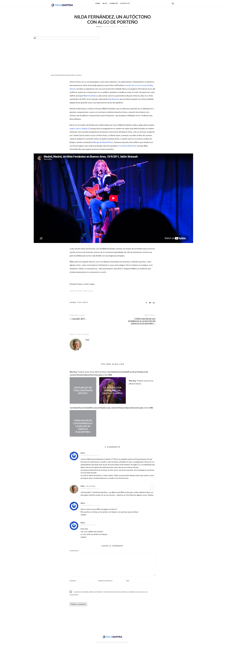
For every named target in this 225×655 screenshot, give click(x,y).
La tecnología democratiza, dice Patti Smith (112, 390)
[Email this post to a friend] (153, 303)
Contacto (125, 3)
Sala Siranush (113, 99)
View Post (83, 397)
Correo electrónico (105, 581)
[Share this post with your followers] (150, 303)
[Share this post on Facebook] (146, 303)
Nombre (73, 581)
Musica (99, 26)
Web (127, 581)
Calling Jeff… (78, 319)
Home (97, 3)
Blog (105, 3)
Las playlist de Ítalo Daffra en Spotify (82, 390)
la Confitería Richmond (127, 146)
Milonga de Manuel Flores (103, 142)
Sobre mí (114, 3)
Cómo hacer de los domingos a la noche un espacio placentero (141, 321)
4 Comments (124, 26)
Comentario (74, 550)
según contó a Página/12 (80, 128)
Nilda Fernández (89, 96)
